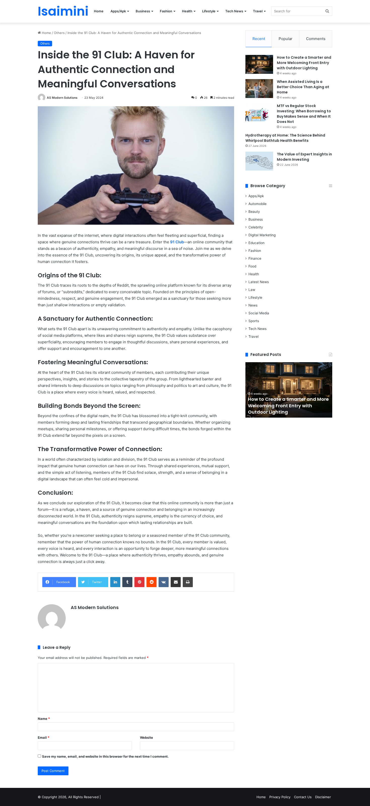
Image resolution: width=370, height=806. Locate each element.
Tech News (234, 11)
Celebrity (255, 227)
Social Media (258, 313)
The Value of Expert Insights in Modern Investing (304, 157)
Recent (258, 38)
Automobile (257, 204)
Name (44, 719)
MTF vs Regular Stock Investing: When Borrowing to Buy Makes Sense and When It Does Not (304, 113)
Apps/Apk (118, 11)
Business (143, 11)
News (252, 305)
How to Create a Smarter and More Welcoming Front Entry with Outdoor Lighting (304, 63)
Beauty (254, 212)
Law (251, 290)
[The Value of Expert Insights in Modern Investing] (259, 161)
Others (59, 33)
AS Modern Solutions (62, 97)
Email (43, 737)
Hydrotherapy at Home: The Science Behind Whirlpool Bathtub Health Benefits (285, 138)
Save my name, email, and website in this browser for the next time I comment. (105, 756)
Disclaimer (323, 797)
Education (256, 243)
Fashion (166, 11)
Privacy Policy (279, 797)
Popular (285, 38)
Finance (254, 258)
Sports (253, 321)
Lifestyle (208, 11)
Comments (315, 38)
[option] (288, 390)
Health (187, 11)
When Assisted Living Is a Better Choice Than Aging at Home (303, 87)
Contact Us (303, 797)
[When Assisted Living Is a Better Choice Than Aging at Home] (259, 88)
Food (252, 266)
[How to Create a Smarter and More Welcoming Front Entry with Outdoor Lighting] (259, 64)
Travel (258, 11)
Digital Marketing (262, 235)
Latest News (258, 282)
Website (146, 737)
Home (98, 11)
